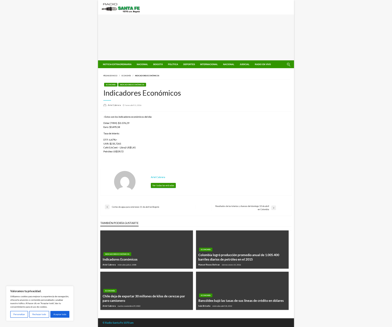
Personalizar (19, 314)
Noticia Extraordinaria (117, 64)
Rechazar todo (39, 314)
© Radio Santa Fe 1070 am (118, 322)
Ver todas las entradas (163, 185)
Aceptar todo (59, 314)
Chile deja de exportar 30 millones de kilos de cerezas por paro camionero (144, 298)
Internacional (209, 64)
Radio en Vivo (263, 64)
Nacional (142, 64)
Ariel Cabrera (114, 105)
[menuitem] (117, 64)
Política (173, 64)
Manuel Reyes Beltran (209, 264)
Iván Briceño (204, 306)
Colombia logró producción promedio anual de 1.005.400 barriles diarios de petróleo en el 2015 (238, 257)
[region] (40, 303)
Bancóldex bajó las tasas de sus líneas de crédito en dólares (241, 300)
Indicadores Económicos (132, 85)
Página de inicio (110, 76)
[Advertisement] (196, 37)
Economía (126, 76)
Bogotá (158, 64)
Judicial (245, 64)
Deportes (189, 64)
